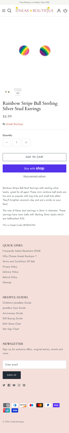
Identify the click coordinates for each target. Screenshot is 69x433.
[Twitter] (4, 385)
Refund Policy (10, 277)
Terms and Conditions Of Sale (19, 261)
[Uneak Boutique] (34, 11)
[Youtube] (14, 385)
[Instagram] (19, 385)
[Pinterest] (24, 385)
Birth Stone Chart (12, 324)
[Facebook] (9, 385)
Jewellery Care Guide (14, 308)
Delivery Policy (10, 272)
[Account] (58, 10)
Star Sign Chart (11, 329)
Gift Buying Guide (13, 318)
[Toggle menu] (3, 10)
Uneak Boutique (14, 124)
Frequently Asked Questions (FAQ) (22, 251)
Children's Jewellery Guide (17, 303)
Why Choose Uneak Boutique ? (20, 256)
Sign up (11, 375)
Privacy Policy (10, 267)
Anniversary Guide (13, 313)
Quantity (7, 135)
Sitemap (7, 282)
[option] (34, 51)
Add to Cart (34, 157)
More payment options (34, 176)
